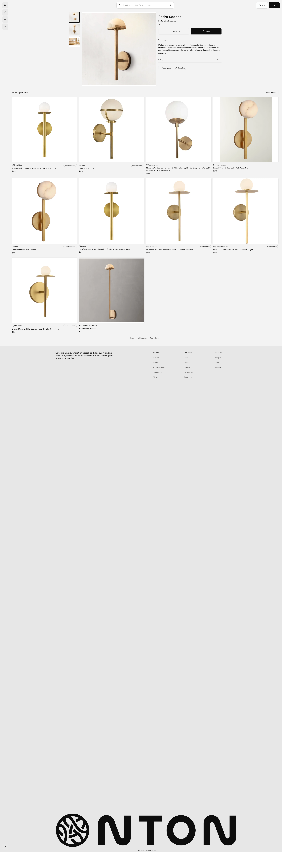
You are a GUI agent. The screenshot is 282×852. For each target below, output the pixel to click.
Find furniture (157, 372)
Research (187, 367)
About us (187, 358)
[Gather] (5, 12)
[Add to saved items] (73, 100)
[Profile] (5, 847)
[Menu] (5, 27)
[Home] (5, 5)
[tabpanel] (119, 49)
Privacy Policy (140, 850)
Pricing (155, 377)
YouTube (218, 367)
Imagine (155, 362)
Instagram (218, 358)
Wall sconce (142, 338)
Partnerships (188, 372)
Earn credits (188, 377)
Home (132, 338)
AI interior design (159, 367)
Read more (162, 54)
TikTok (217, 362)
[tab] (74, 17)
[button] (119, 49)
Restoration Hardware (167, 21)
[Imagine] (5, 19)
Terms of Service (151, 850)
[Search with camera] (171, 5)
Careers (186, 362)
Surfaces (156, 358)
